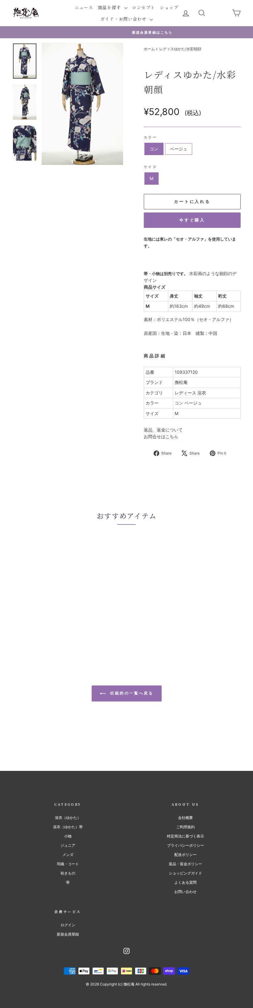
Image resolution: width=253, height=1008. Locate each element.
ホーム (149, 49)
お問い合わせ (185, 891)
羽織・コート (68, 864)
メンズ (67, 854)
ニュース (84, 7)
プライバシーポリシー (185, 845)
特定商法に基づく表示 (185, 836)
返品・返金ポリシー (185, 864)
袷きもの (67, 873)
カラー (150, 137)
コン (154, 148)
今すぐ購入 (192, 219)
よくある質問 (185, 882)
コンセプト (143, 7)
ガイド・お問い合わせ (124, 19)
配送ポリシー (185, 854)
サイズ (150, 167)
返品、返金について (163, 429)
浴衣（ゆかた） (68, 817)
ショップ (169, 7)
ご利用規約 (185, 827)
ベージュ (178, 148)
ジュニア (67, 845)
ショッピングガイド (185, 873)
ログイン (67, 925)
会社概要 (185, 817)
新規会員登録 (68, 934)
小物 (68, 836)
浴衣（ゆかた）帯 (68, 827)
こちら (171, 436)
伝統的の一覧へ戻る (131, 693)
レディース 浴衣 (190, 392)
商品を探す (110, 7)
